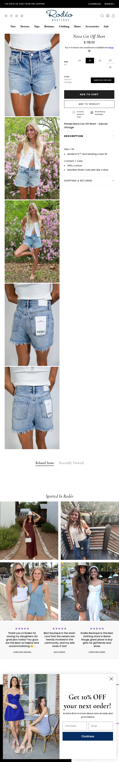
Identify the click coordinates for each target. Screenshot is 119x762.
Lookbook (94, 3)
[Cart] (113, 15)
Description (73, 136)
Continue (88, 736)
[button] (13, 26)
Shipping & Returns (78, 180)
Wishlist (109, 3)
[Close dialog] (111, 679)
